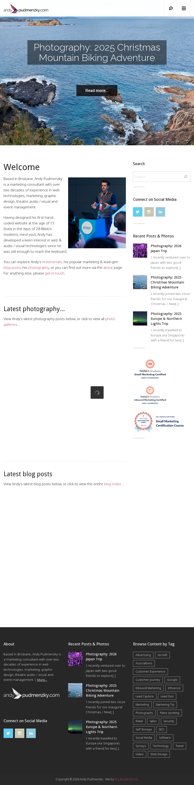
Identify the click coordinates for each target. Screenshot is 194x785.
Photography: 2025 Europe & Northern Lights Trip (166, 319)
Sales (153, 721)
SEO (161, 729)
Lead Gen (167, 696)
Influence (174, 688)
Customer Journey (148, 680)
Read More (19, 409)
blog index (112, 483)
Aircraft (162, 655)
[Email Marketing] (150, 368)
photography (38, 267)
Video (140, 754)
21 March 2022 (80, 545)
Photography (144, 713)
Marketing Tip (165, 705)
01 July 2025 (14, 539)
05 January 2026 (80, 379)
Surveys (141, 746)
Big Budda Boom (126, 779)
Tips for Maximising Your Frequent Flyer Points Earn (28, 525)
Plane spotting (169, 713)
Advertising (143, 655)
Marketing (142, 705)
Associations (144, 663)
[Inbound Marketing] (150, 395)
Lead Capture (145, 696)
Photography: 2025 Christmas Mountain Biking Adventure (93, 366)
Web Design (158, 754)
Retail (139, 721)
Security (168, 721)
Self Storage (144, 729)
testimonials (52, 261)
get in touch (54, 273)
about (108, 267)
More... (42, 680)
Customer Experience (150, 671)
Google (172, 680)
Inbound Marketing (148, 688)
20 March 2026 (15, 372)
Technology (161, 746)
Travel (180, 746)
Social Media (144, 738)
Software (165, 738)
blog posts (12, 267)
